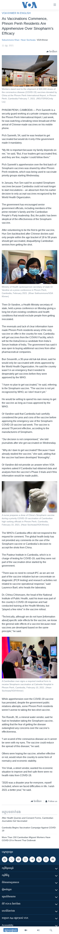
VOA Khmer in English (16, 13)
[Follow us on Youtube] (18, 859)
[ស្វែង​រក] (51, 930)
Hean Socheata (28, 40)
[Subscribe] (53, 859)
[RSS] (39, 859)
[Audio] (38, 930)
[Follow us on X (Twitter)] (11, 859)
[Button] (51, 52)
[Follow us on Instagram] (25, 859)
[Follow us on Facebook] (5, 859)
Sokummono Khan (11, 40)
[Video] (25, 930)
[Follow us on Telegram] (32, 859)
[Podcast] (46, 859)
